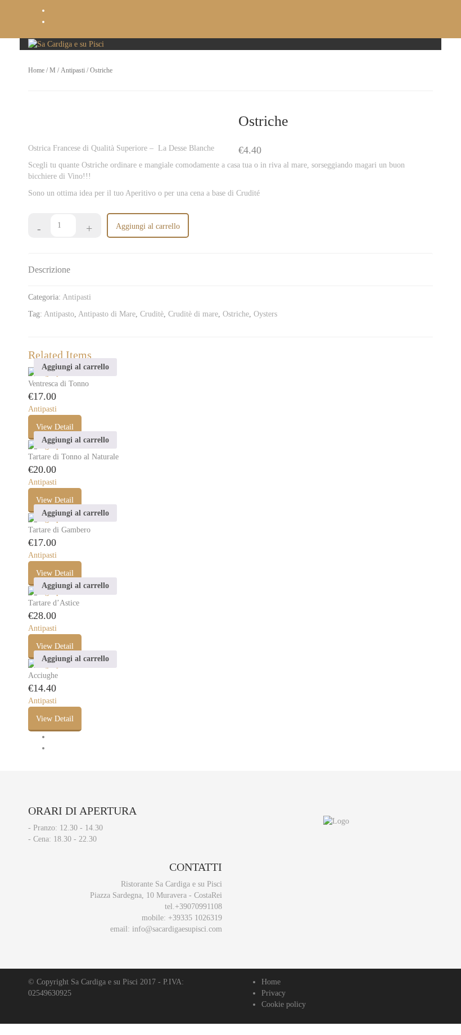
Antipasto (59, 314)
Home (36, 70)
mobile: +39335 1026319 (182, 918)
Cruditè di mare (193, 314)
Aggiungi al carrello (148, 226)
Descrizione (49, 269)
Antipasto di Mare (106, 314)
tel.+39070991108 (193, 906)
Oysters (265, 314)
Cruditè (152, 314)
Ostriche (236, 314)
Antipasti (73, 70)
